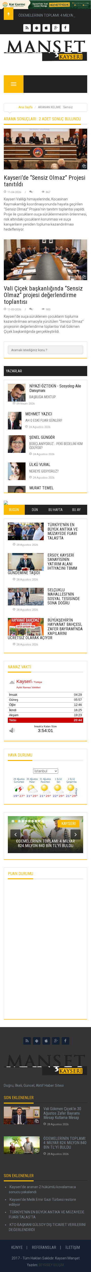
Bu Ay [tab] (76, 510)
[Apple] (46, 1041)
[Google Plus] (56, 1041)
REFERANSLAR (44, 1247)
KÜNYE (16, 1247)
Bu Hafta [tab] (56, 510)
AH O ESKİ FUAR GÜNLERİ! (43, 420)
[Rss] (27, 1041)
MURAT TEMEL (41, 488)
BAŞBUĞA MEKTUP (42, 397)
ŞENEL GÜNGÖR (42, 437)
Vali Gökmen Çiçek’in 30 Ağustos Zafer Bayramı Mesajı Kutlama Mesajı (62, 1113)
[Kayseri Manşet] (45, 51)
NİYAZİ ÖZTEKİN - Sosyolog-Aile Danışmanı (55, 388)
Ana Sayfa (25, 107)
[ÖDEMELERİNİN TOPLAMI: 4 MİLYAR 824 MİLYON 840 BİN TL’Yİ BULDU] (22, 1145)
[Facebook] (65, 1041)
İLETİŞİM (72, 1247)
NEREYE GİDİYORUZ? (44, 471)
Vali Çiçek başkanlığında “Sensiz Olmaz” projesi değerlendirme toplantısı (43, 295)
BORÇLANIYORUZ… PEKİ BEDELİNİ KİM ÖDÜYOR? (56, 446)
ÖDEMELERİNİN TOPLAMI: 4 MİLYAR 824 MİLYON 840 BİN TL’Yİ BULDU (64, 1143)
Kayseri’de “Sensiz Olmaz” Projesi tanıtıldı (44, 181)
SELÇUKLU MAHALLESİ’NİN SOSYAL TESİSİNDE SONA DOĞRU (64, 597)
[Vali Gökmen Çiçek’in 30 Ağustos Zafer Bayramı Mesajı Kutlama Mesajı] (22, 1115)
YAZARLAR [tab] (14, 371)
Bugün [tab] (14, 510)
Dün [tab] (35, 510)
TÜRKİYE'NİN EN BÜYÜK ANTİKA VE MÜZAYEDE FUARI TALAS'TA (63, 531)
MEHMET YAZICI (38, 414)
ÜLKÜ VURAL (39, 464)
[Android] (36, 1041)
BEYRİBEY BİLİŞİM (51, 1265)
